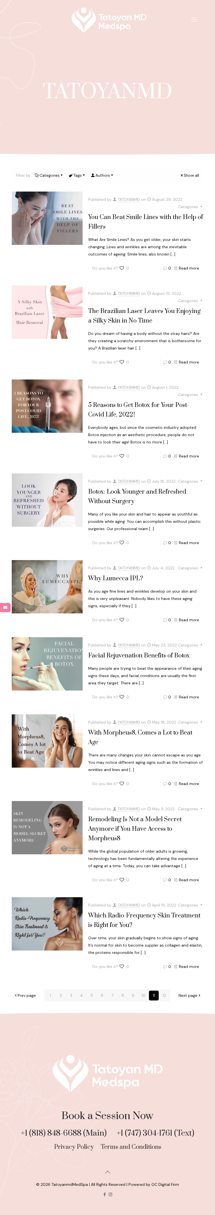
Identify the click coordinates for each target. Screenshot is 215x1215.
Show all (191, 175)
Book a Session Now (107, 1116)
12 (164, 995)
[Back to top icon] (107, 1172)
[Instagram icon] (110, 1194)
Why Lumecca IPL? (115, 578)
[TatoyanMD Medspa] (107, 19)
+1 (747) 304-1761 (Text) (155, 1133)
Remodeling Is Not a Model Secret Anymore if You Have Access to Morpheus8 (135, 829)
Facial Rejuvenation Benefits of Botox (139, 655)
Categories (49, 175)
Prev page (27, 995)
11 (154, 995)
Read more (189, 268)
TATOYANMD (129, 199)
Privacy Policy (74, 1147)
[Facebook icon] (104, 1194)
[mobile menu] (194, 19)
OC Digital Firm (165, 1184)
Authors (102, 175)
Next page (188, 995)
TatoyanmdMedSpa (70, 1184)
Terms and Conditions (131, 1147)
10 (144, 995)
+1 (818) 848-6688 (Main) (64, 1133)
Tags (77, 175)
